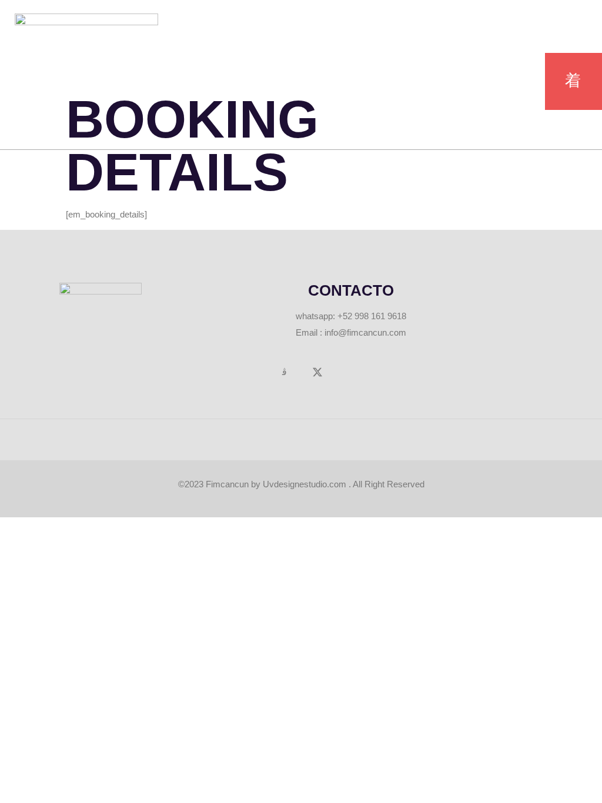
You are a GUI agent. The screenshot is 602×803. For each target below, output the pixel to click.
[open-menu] (573, 82)
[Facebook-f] (252, 372)
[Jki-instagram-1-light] (284, 372)
